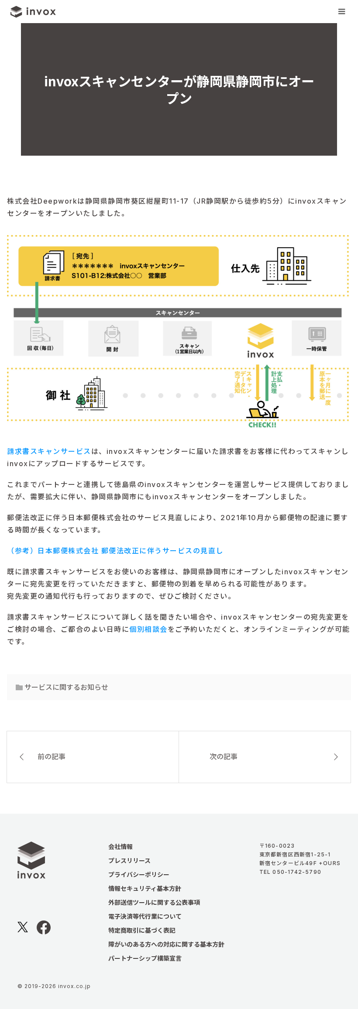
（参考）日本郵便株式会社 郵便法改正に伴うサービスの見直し (115, 550)
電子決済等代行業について (145, 916)
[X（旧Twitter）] (22, 928)
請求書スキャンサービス (49, 451)
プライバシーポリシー (138, 874)
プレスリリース (129, 860)
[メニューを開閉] (341, 11)
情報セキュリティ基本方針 (144, 888)
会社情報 (120, 846)
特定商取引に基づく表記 (142, 930)
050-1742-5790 (296, 872)
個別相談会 (148, 629)
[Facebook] (44, 931)
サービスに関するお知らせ (66, 687)
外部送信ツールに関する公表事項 (154, 902)
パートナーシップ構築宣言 (145, 958)
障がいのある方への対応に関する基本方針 (166, 944)
